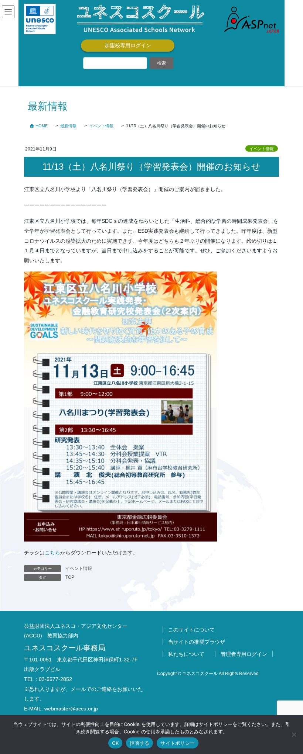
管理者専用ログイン (244, 654)
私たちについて (186, 654)
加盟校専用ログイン (128, 45)
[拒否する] (293, 734)
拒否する (139, 743)
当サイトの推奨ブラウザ (196, 642)
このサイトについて (191, 630)
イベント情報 (261, 148)
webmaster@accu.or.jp (71, 709)
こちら (52, 553)
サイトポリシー (177, 743)
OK (115, 743)
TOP (69, 577)
